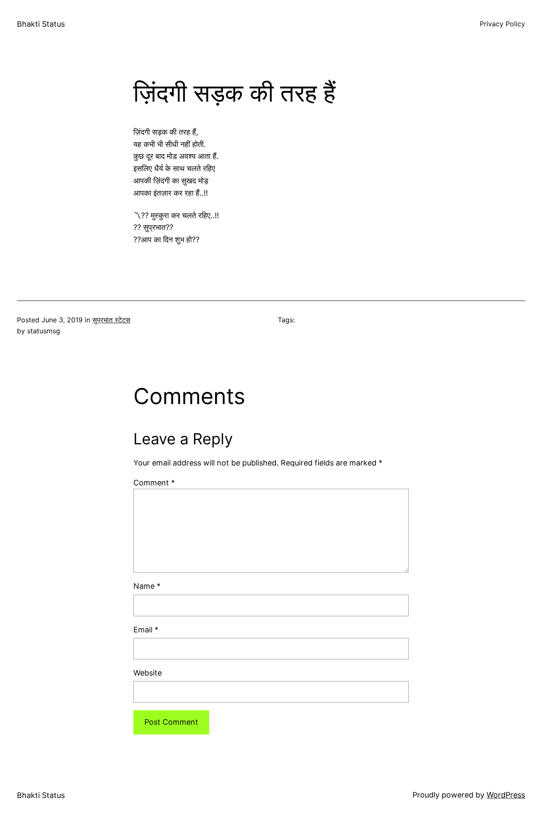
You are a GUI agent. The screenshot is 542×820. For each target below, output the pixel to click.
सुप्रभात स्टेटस (111, 320)
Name (146, 586)
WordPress (506, 794)
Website (147, 672)
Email (145, 629)
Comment (154, 482)
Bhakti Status (41, 23)
